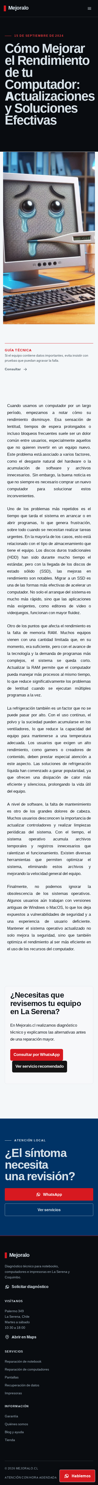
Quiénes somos (16, 1424)
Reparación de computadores (27, 1369)
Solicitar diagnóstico (30, 1287)
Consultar (13, 369)
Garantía (11, 1416)
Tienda (10, 1440)
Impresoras (13, 1393)
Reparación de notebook (23, 1361)
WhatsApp (52, 1194)
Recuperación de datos (22, 1385)
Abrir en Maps (24, 1337)
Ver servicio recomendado (39, 1066)
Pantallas (12, 1377)
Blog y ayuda (14, 1432)
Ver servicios (49, 1210)
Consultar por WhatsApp (37, 1054)
